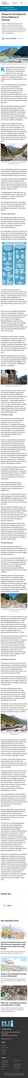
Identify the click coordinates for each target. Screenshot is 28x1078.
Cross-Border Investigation (5, 1061)
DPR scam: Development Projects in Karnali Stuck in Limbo (14, 1004)
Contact (3, 1053)
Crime (3, 1068)
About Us (4, 1045)
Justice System (17, 1066)
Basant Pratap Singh (11, 38)
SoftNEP (21, 1075)
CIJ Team (4, 1051)
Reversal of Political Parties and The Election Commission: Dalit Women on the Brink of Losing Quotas (13, 945)
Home (2, 9)
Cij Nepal (9, 905)
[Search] (25, 3)
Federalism (4, 1066)
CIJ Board (4, 1049)
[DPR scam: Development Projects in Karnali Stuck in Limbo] (14, 992)
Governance (16, 1068)
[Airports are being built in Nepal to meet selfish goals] (14, 963)
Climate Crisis (5, 1064)
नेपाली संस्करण (14, 3)
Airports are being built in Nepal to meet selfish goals (13, 975)
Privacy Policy (5, 1047)
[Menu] (21, 3)
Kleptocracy (16, 1060)
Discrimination (17, 1064)
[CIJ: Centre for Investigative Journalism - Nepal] (8, 1023)
